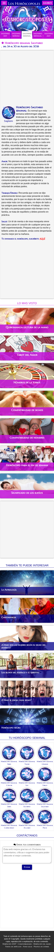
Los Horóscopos (22, 3)
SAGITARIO (5, 35)
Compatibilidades (25, 944)
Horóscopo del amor (41, 944)
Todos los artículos (13, 946)
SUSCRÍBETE (47, 3)
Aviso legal (27, 946)
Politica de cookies (41, 946)
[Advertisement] (27, 79)
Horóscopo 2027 (9, 944)
